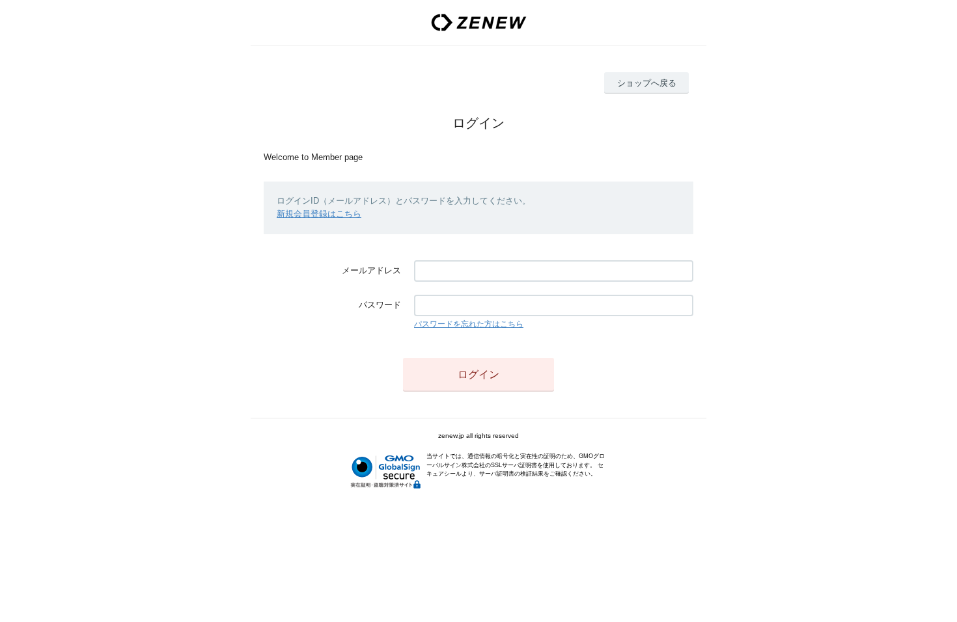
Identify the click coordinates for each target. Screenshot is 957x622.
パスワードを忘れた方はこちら (468, 324)
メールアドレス (371, 270)
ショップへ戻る (646, 83)
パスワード (380, 305)
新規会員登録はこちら (319, 214)
